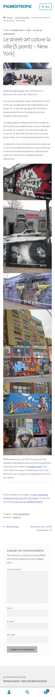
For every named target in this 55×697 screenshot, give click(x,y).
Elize (29, 30)
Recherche (27, 692)
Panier (42, 690)
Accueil (9, 17)
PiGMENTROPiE (17, 6)
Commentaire (14, 569)
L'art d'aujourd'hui (22, 17)
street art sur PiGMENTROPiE (28, 501)
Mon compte (9, 692)
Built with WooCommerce (34, 680)
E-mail (11, 621)
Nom (10, 608)
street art (16, 517)
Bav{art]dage (12, 527)
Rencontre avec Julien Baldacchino (41, 528)
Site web (11, 634)
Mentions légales (11, 680)
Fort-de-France (16, 90)
